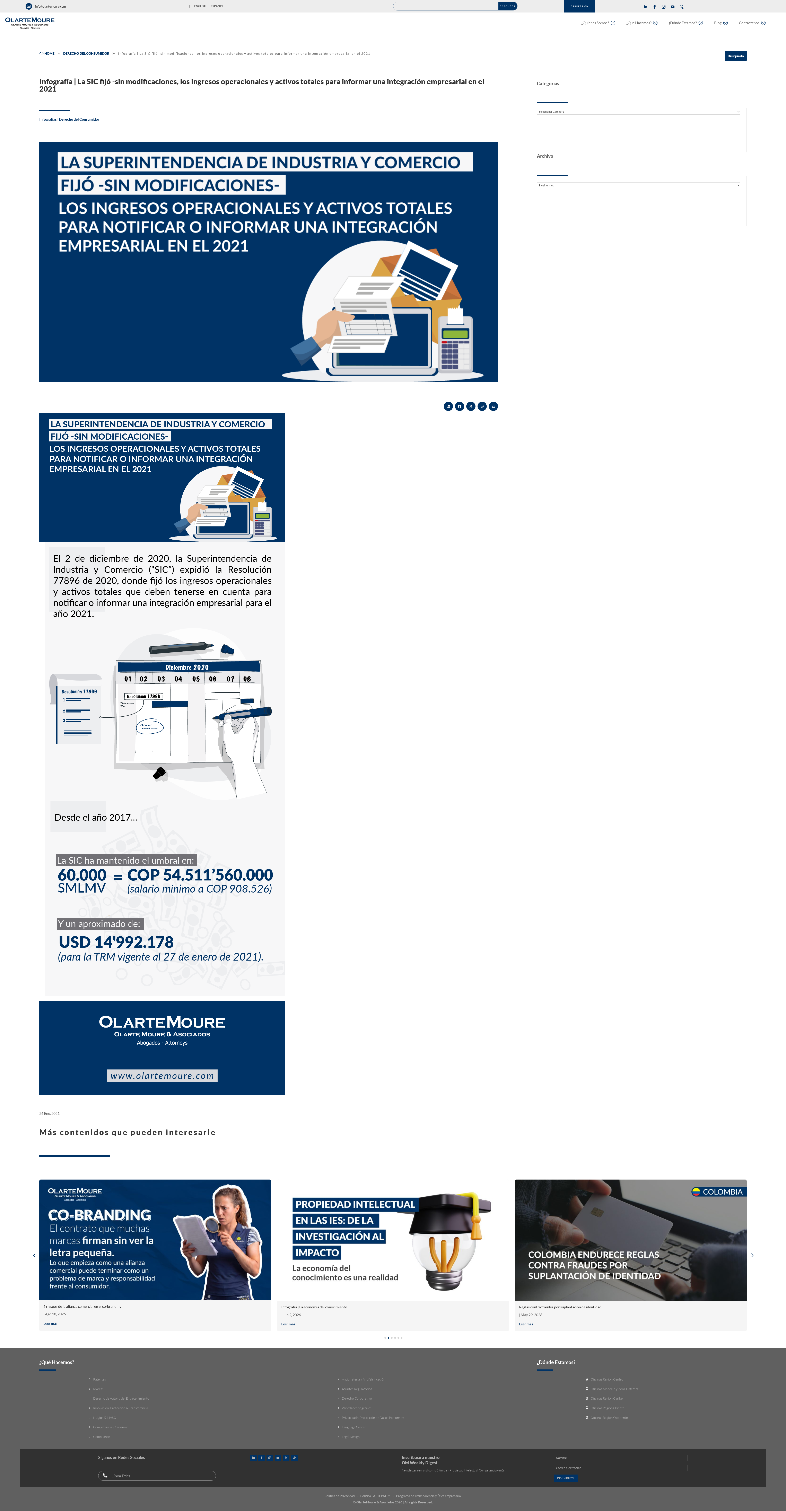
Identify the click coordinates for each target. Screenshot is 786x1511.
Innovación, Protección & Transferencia (120, 1408)
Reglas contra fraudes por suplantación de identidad (322, 1307)
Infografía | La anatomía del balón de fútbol (553, 1307)
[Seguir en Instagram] (663, 6)
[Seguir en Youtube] (672, 6)
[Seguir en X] (681, 6)
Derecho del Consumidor (79, 119)
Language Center (354, 1427)
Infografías (48, 119)
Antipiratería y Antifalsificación (363, 1379)
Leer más (50, 1324)
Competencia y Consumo (111, 1427)
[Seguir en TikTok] (294, 1458)
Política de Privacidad (339, 1496)
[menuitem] (598, 22)
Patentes (99, 1379)
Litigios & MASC (104, 1418)
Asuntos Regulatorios (357, 1389)
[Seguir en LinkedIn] (645, 6)
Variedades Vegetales (357, 1408)
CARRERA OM (580, 6)
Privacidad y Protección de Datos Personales (373, 1418)
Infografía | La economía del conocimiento (76, 1307)
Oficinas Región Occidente (609, 1418)
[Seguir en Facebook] (654, 6)
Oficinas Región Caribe (607, 1398)
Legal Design (351, 1437)
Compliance (101, 1437)
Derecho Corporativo (357, 1398)
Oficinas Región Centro (607, 1379)
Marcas (98, 1389)
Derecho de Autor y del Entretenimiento (121, 1398)
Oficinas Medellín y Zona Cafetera (614, 1389)
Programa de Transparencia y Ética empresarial (429, 1496)
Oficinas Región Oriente (607, 1408)
